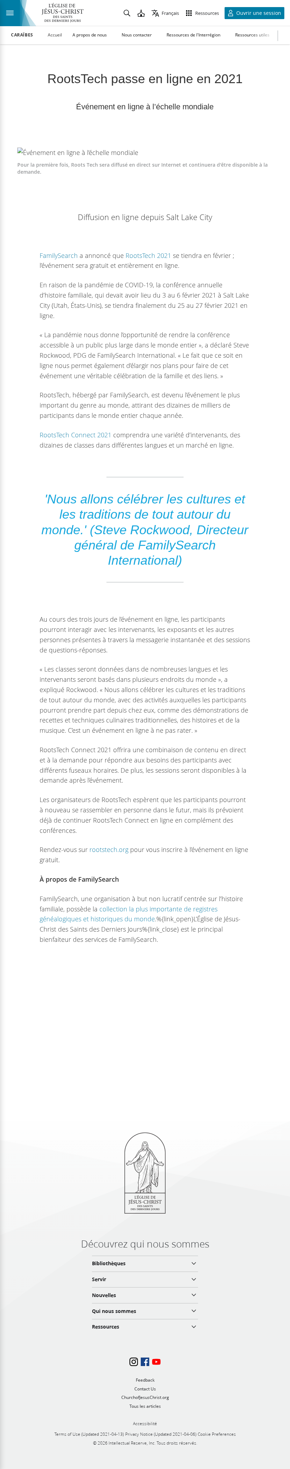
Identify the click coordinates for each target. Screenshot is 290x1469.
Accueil (55, 35)
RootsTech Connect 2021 (75, 435)
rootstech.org (108, 849)
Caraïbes (22, 35)
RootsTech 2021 (148, 255)
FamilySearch (59, 255)
